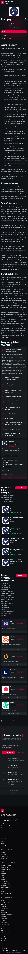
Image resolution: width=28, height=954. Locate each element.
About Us (3, 852)
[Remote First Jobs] (2, 721)
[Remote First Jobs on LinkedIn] (13, 820)
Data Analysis (4, 881)
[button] (25, 19)
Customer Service (5, 869)
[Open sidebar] (26, 2)
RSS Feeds (3, 838)
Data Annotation (5, 902)
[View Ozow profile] (14, 707)
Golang (3, 920)
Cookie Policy (22, 950)
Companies (7, 721)
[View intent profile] (14, 692)
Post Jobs (3, 831)
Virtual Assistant (5, 932)
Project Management (6, 893)
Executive (3, 940)
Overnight (3, 906)
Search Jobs (9, 752)
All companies (20, 575)
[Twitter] (9, 471)
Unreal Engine (4, 936)
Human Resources (5, 887)
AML (2, 930)
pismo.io (19, 656)
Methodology (4, 858)
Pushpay (14, 721)
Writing (3, 891)
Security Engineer (5, 938)
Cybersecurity (4, 867)
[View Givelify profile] (14, 643)
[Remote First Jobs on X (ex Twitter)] (2, 820)
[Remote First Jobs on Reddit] (8, 820)
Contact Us (4, 845)
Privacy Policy (15, 950)
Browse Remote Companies (7, 825)
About (2, 843)
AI (1, 928)
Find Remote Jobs (5, 823)
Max (6, 948)
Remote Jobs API (5, 836)
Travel (2, 910)
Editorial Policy (4, 856)
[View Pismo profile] (14, 659)
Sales (2, 875)
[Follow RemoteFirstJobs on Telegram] (16, 820)
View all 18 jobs (20, 487)
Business (3, 879)
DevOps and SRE (5, 883)
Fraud (2, 926)
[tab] (14, 31)
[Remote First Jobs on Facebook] (5, 820)
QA (2, 889)
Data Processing (5, 924)
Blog (2, 841)
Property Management (6, 914)
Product (3, 877)
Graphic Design (4, 908)
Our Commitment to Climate (14, 952)
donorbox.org (19, 672)
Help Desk (3, 904)
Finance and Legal (5, 885)
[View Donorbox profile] (14, 675)
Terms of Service (6, 950)
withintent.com (20, 689)
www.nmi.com (20, 623)
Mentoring (3, 934)
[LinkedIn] (6, 471)
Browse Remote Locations (7, 827)
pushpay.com (11, 446)
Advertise (3, 833)
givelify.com (19, 639)
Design (2, 871)
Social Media (4, 912)
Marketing (3, 873)
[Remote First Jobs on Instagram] (10, 820)
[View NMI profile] (14, 626)
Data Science (4, 922)
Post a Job (21, 752)
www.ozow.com (20, 705)
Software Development (6, 865)
